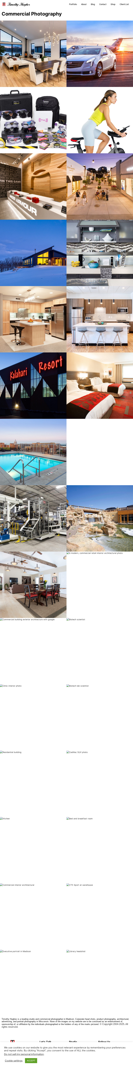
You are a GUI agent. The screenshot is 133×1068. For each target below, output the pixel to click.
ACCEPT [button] (31, 1060)
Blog (93, 4)
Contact (102, 4)
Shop (113, 4)
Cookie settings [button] (14, 1060)
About (83, 4)
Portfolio (73, 4)
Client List (124, 4)
